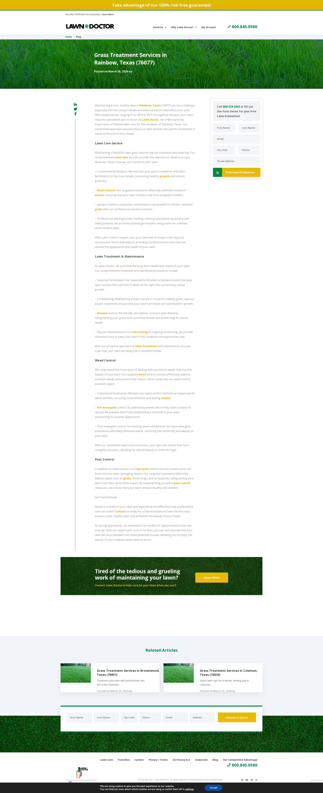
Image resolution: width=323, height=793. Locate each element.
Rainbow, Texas (150, 105)
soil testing (140, 332)
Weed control (106, 190)
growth (164, 176)
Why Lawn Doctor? (182, 27)
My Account (209, 27)
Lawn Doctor (150, 119)
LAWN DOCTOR (90, 26)
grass (98, 209)
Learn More (108, 14)
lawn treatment (146, 346)
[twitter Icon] (252, 779)
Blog (215, 759)
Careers (139, 759)
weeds (99, 195)
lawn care (121, 157)
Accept (213, 787)
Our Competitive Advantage (240, 759)
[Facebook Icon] (242, 779)
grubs (127, 478)
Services (158, 27)
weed (142, 374)
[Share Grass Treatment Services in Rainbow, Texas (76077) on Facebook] (75, 113)
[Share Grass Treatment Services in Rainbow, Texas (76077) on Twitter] (75, 109)
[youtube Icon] (247, 779)
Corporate (201, 759)
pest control (182, 483)
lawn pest (142, 469)
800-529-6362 (231, 106)
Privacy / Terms (158, 759)
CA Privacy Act (181, 759)
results (165, 398)
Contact (120, 511)
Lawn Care (106, 759)
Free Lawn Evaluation (240, 172)
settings (189, 789)
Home (69, 36)
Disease (102, 313)
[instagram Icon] (256, 779)
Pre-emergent (106, 407)
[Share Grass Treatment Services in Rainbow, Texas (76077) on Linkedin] (75, 104)
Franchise (124, 759)
